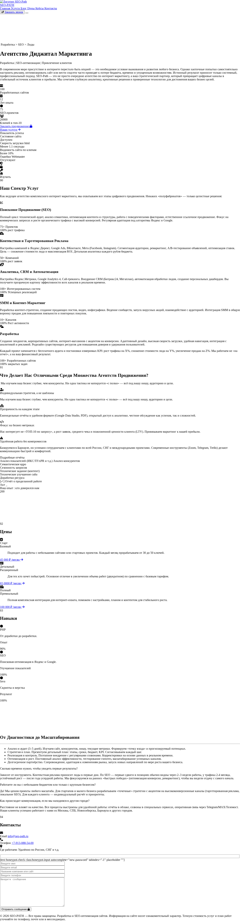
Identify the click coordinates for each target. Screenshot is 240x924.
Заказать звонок (14, 12)
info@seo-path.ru (18, 836)
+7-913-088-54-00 (23, 843)
